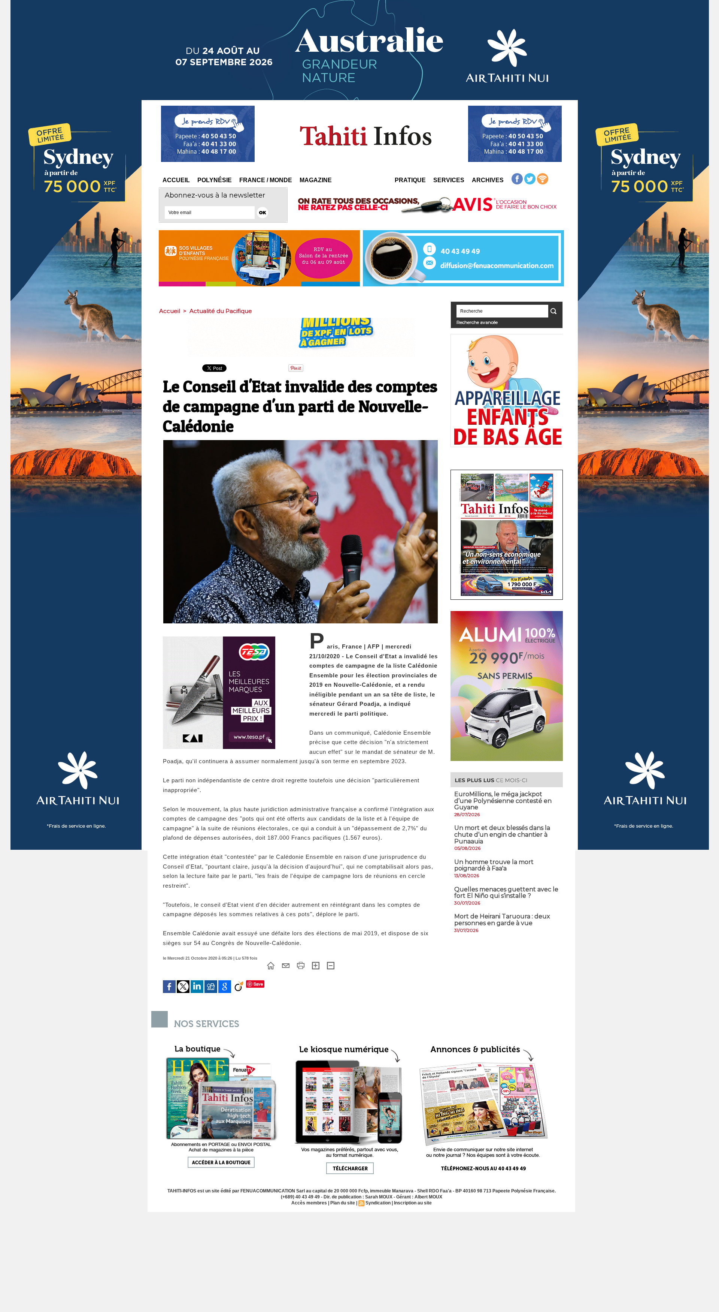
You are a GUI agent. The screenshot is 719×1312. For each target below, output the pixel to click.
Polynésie (214, 180)
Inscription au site (413, 1203)
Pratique (410, 180)
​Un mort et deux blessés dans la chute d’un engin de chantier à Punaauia (502, 834)
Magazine (316, 180)
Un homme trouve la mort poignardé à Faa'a (494, 865)
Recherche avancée (477, 322)
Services (448, 180)
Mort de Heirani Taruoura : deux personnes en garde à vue (502, 920)
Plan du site (342, 1203)
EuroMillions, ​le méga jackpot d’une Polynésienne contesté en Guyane (503, 801)
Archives (488, 180)
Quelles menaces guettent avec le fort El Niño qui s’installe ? (506, 893)
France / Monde (265, 180)
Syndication (378, 1203)
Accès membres (309, 1203)
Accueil (176, 180)
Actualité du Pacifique (220, 311)
